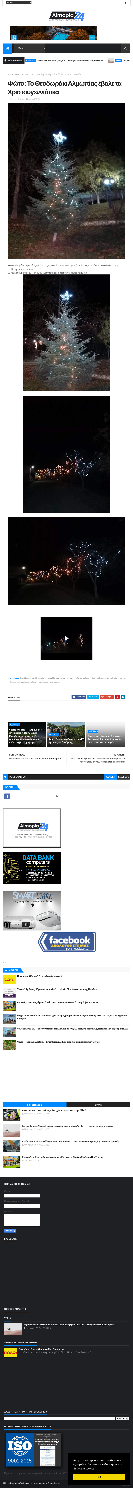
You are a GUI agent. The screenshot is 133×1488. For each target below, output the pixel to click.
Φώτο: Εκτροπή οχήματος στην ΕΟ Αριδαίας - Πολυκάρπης (66, 741)
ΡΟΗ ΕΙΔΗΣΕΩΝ (34, 1105)
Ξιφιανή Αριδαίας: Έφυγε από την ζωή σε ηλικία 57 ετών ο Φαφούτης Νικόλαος (57, 989)
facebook (123, 777)
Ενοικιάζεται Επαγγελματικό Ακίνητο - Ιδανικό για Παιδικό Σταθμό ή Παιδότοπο (57, 1002)
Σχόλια (98, 1105)
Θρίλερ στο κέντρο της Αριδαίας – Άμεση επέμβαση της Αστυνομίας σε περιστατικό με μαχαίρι (105, 739)
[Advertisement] (67, 711)
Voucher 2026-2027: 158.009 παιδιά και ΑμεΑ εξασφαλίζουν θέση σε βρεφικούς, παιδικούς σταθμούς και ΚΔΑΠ (73, 1028)
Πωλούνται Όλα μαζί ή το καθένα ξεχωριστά (39, 976)
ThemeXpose (54, 1483)
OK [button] (99, 1477)
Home (10, 74)
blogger (110, 777)
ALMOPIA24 (20, 74)
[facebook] (125, 3)
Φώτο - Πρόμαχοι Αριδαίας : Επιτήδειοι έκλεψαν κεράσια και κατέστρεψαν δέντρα (58, 1042)
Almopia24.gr (15, 678)
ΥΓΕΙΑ (92, 60)
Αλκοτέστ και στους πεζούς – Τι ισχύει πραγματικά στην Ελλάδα (44, 60)
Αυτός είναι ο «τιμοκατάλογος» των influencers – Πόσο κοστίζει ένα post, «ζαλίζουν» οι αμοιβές (70, 1141)
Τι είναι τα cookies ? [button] (85, 1468)
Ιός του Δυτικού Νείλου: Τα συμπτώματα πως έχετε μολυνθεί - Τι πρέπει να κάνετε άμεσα (67, 1126)
